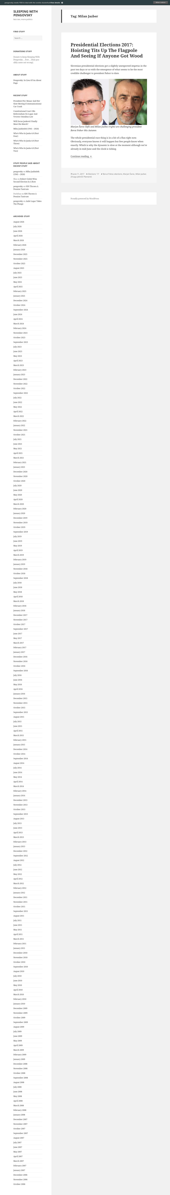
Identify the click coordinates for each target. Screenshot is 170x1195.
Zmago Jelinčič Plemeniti (81, 176)
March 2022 (18, 416)
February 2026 (19, 245)
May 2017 (17, 638)
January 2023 (19, 374)
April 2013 (18, 832)
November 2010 (20, 957)
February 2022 (19, 420)
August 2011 (18, 916)
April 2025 (18, 286)
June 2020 (17, 490)
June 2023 (17, 351)
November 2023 (20, 333)
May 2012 (17, 874)
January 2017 (19, 652)
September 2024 (20, 309)
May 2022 (17, 407)
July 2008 (17, 1087)
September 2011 (20, 911)
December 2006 (20, 1175)
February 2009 (19, 1054)
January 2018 (19, 610)
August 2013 (18, 818)
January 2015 (19, 744)
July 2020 (17, 485)
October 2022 (19, 388)
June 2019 (17, 541)
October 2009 (19, 1017)
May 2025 (17, 282)
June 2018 (17, 587)
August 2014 (18, 763)
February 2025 (19, 291)
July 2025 (17, 272)
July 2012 (17, 865)
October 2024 (19, 305)
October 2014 (19, 754)
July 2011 (17, 920)
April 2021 (18, 453)
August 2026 (18, 222)
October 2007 (19, 1128)
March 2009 (18, 1050)
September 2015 (20, 712)
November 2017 (20, 619)
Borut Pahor (108, 174)
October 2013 (19, 809)
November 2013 (20, 804)
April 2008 (18, 1101)
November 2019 (20, 522)
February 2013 (19, 842)
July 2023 (17, 346)
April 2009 (18, 1045)
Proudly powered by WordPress (85, 198)
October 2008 (19, 1073)
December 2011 (20, 897)
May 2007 (17, 1151)
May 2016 (17, 684)
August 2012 (18, 860)
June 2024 (17, 314)
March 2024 (18, 323)
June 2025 (17, 277)
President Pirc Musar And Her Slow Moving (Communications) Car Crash (27, 104)
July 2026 (17, 226)
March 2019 (18, 555)
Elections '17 (93, 174)
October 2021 (19, 434)
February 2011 (19, 943)
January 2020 (19, 513)
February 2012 (19, 888)
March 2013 (18, 837)
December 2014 (20, 749)
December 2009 (20, 1008)
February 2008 (19, 1110)
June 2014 (17, 772)
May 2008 (17, 1096)
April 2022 (18, 411)
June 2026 (17, 231)
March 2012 (18, 883)
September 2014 (20, 758)
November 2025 (20, 259)
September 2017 (20, 629)
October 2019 (19, 527)
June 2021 (17, 444)
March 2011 (18, 939)
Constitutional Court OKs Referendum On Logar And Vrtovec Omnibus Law (25, 114)
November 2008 (20, 1068)
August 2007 (18, 1138)
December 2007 (20, 1119)
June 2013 (17, 828)
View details (55, 3)
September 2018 (20, 578)
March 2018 (18, 601)
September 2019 (20, 532)
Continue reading (81, 156)
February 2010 (19, 999)
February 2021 (19, 462)
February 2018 (19, 606)
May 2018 (17, 592)
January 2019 (19, 564)
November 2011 (20, 902)
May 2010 (17, 985)
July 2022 (17, 397)
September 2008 (20, 1077)
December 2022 (20, 379)
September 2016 (20, 670)
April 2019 (18, 550)
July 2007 (17, 1142)
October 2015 (19, 707)
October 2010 (19, 962)
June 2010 (17, 980)
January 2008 (19, 1114)
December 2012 (20, 851)
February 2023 (19, 370)
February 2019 (19, 559)
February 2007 (19, 1165)
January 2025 (19, 296)
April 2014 (18, 781)
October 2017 (19, 624)
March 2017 (18, 643)
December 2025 (20, 254)
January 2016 (19, 693)
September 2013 (20, 814)
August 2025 (18, 268)
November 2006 (20, 1179)
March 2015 (18, 735)
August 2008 (18, 1082)
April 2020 (18, 499)
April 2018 (18, 596)
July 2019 (17, 536)
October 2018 (19, 573)
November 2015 (20, 703)
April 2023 (18, 360)
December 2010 (20, 953)
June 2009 (17, 1036)
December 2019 (20, 518)
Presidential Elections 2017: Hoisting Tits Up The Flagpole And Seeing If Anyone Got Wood (107, 50)
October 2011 (19, 906)
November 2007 (20, 1124)
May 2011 (17, 929)
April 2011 (18, 934)
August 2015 (18, 717)
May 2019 (17, 545)
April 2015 (18, 730)
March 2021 (18, 458)
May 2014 (17, 777)
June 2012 (17, 869)
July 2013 (17, 823)
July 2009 (17, 1031)
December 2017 (20, 615)
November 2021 (20, 430)
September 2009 (20, 1022)
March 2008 (18, 1105)
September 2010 (20, 966)
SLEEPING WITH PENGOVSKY (25, 13)
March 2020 (18, 504)
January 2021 (19, 467)
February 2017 (19, 647)
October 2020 (19, 481)
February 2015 (19, 740)
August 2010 (18, 971)
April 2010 (18, 990)
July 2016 (17, 675)
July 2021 (17, 439)
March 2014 (18, 786)
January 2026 (19, 249)
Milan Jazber (141, 174)
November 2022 (20, 383)
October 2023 (19, 337)
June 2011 (17, 925)
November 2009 (20, 1013)
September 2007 (20, 1133)
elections (118, 174)
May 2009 (17, 1040)
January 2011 (19, 948)
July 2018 (17, 582)
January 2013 (19, 846)
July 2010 (17, 976)
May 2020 (17, 495)
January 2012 (19, 892)
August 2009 (18, 1027)
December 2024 (20, 300)
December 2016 (20, 656)
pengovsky (18, 171)
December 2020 (20, 471)
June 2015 (17, 726)
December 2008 (20, 1064)
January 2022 (19, 425)
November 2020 (20, 476)
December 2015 (20, 698)
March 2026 (18, 240)
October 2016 (19, 666)
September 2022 (20, 393)
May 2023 (17, 356)
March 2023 (18, 365)
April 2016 (18, 689)
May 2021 (17, 448)
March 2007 (18, 1161)
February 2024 (19, 328)
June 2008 (17, 1091)
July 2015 (17, 721)
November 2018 (20, 569)
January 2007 (19, 1170)
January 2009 (19, 1059)
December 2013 (20, 800)
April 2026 (18, 235)
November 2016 (20, 661)
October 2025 (19, 263)
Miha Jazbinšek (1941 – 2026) (26, 128)
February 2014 (19, 791)
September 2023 (20, 342)
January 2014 (19, 795)
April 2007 (18, 1156)
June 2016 (17, 680)
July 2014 (17, 767)
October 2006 (19, 1184)
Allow (160, 2)
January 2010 (19, 1003)
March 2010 (18, 994)
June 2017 (17, 633)
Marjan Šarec (129, 174)
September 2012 (20, 855)
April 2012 (18, 879)
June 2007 (17, 1147)
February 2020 (19, 508)
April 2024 (18, 319)
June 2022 (17, 402)
